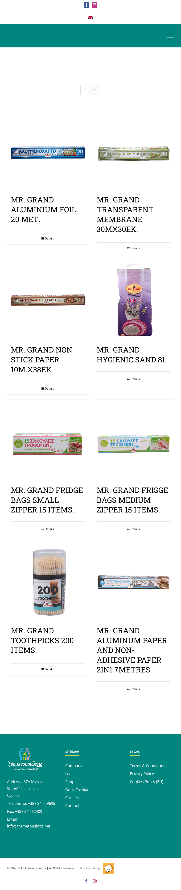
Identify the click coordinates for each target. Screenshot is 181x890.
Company (73, 765)
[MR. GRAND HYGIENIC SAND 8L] (133, 299)
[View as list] (94, 90)
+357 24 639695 (41, 803)
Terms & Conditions (147, 765)
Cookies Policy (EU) (146, 781)
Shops (70, 781)
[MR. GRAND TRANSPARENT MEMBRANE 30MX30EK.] (133, 149)
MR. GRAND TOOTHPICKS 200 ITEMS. (42, 640)
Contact (72, 805)
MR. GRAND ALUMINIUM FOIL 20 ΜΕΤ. (43, 209)
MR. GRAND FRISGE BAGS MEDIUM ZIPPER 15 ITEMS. (132, 500)
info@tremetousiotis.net (28, 826)
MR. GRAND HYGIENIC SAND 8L (132, 354)
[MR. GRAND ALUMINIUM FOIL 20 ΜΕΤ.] (47, 149)
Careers (72, 797)
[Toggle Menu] (170, 36)
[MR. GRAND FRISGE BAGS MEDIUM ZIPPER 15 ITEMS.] (133, 440)
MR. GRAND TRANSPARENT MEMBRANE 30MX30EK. (125, 214)
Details (49, 238)
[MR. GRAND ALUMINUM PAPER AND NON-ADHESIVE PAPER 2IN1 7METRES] (133, 580)
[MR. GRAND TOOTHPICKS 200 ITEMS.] (47, 580)
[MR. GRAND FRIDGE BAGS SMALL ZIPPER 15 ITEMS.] (47, 440)
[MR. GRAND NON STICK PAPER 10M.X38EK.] (47, 299)
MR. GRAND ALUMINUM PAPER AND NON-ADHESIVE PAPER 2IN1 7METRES (132, 650)
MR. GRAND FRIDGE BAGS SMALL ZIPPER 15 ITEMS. (47, 500)
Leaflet (71, 773)
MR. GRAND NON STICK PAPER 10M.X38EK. (41, 359)
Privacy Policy (142, 773)
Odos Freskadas (79, 789)
